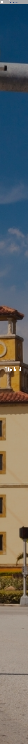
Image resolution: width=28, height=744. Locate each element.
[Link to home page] (14, 2)
